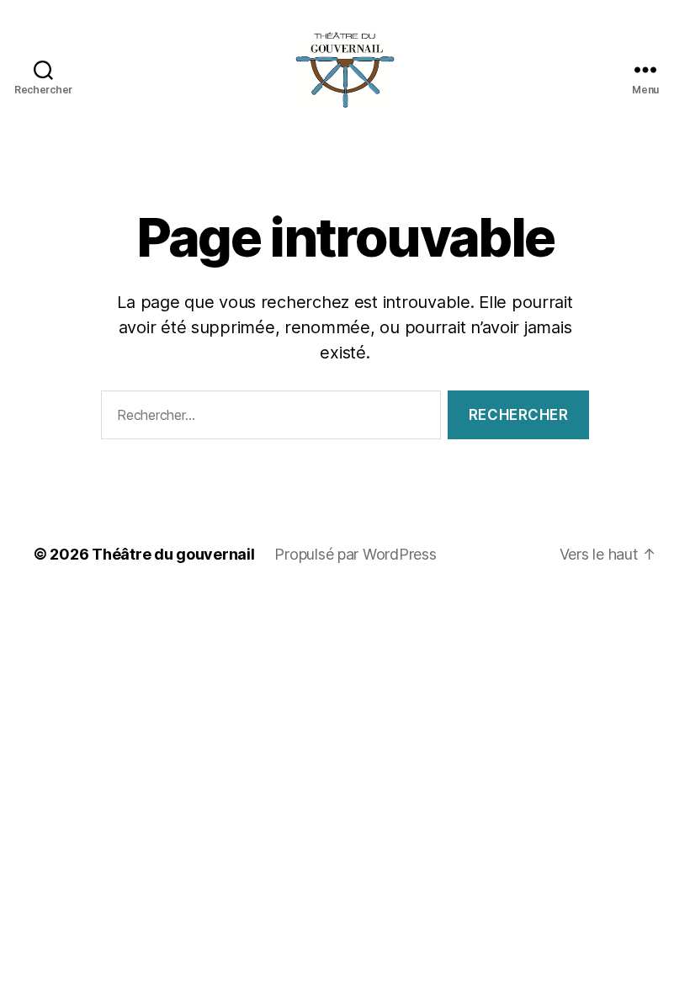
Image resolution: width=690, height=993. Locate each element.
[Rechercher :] (267, 418)
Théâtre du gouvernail (173, 554)
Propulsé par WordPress (355, 554)
